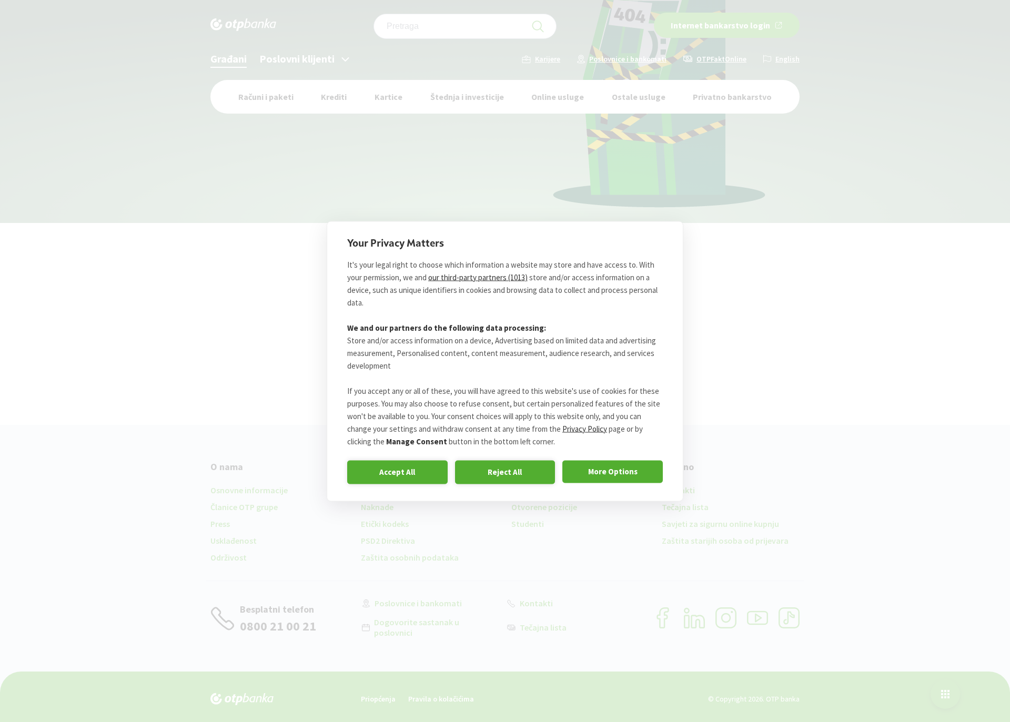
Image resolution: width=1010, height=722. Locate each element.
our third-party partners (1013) (478, 277)
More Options (613, 471)
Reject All (505, 472)
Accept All (397, 472)
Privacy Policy (584, 428)
